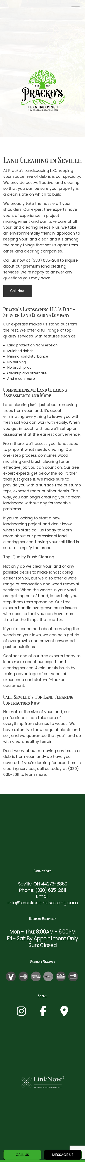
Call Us (22, 1154)
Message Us (62, 1154)
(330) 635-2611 (50, 890)
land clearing (67, 182)
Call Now (17, 290)
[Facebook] (43, 1013)
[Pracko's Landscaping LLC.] (43, 90)
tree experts (55, 209)
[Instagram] (21, 1013)
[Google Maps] (64, 1013)
